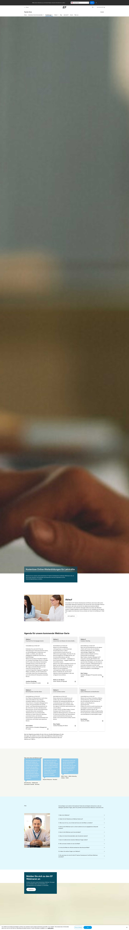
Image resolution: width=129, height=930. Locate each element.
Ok (87, 927)
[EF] (64, 7)
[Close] (126, 927)
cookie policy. (51, 928)
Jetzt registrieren (71, 616)
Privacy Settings (78, 927)
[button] (26, 7)
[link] (28, 12)
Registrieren (31, 889)
